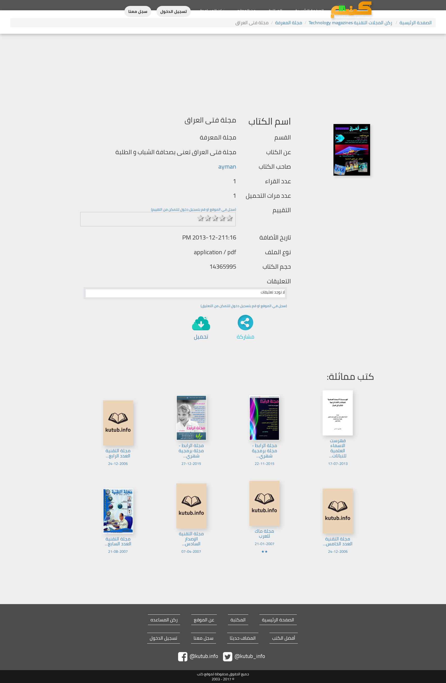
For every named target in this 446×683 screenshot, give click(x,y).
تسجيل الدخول (173, 11)
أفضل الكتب (283, 638)
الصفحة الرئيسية (309, 10)
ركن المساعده (164, 619)
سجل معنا (137, 11)
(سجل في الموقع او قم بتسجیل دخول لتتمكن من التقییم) (193, 209)
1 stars (200, 217)
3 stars (215, 217)
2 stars (207, 217)
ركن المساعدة (212, 10)
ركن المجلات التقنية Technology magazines (351, 22)
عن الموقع (246, 10)
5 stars (229, 217)
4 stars (222, 217)
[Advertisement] (223, 72)
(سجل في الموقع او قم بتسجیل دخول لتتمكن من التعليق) (244, 305)
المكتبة (275, 10)
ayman (227, 166)
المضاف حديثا (243, 638)
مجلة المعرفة (288, 22)
